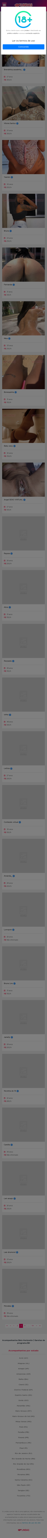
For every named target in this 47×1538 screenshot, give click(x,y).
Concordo (23, 47)
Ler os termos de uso (23, 41)
